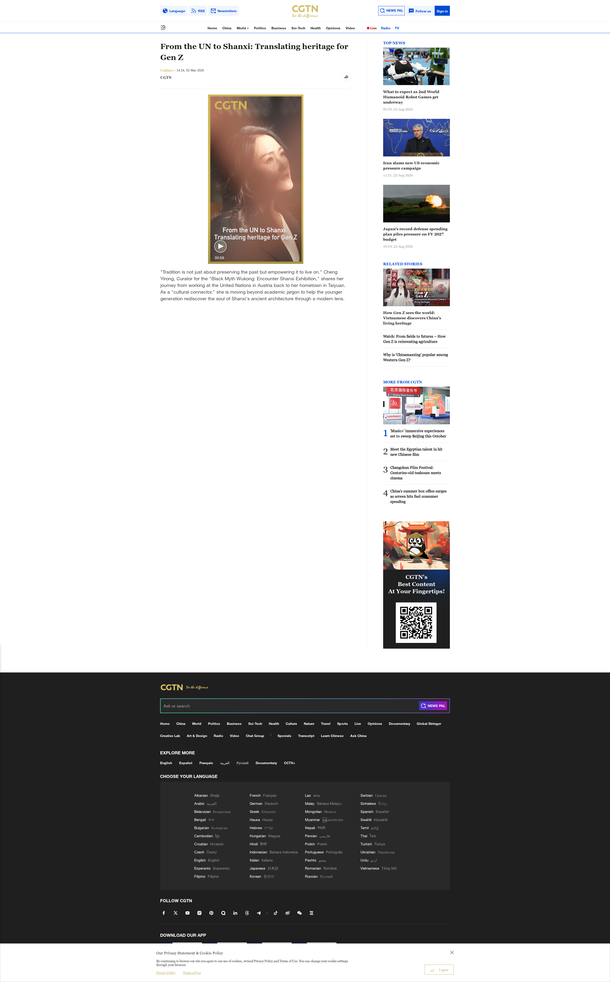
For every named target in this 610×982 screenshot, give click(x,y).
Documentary (399, 723)
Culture (291, 723)
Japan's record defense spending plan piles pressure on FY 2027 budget (415, 234)
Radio (386, 28)
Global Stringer (429, 723)
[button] (220, 247)
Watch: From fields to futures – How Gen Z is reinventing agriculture (414, 339)
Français (206, 763)
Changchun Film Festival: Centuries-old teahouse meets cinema (415, 472)
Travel (325, 723)
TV (397, 28)
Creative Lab (170, 736)
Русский (243, 763)
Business (278, 28)
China (226, 28)
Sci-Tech (298, 28)
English (166, 763)
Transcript (306, 736)
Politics (260, 28)
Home (212, 28)
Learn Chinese (332, 736)
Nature (309, 723)
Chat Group (255, 736)
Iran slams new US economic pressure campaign (411, 165)
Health (315, 28)
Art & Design (197, 736)
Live (373, 28)
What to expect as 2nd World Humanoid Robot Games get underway (411, 97)
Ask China (358, 736)
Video (350, 28)
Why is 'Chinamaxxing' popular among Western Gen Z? (415, 357)
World (242, 28)
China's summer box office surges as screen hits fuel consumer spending (418, 496)
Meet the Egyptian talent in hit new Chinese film (416, 451)
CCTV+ (289, 763)
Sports (342, 723)
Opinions (333, 28)
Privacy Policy (165, 973)
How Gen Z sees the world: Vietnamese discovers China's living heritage (412, 318)
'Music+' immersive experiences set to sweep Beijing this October (418, 433)
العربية (224, 763)
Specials (284, 736)
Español (185, 763)
